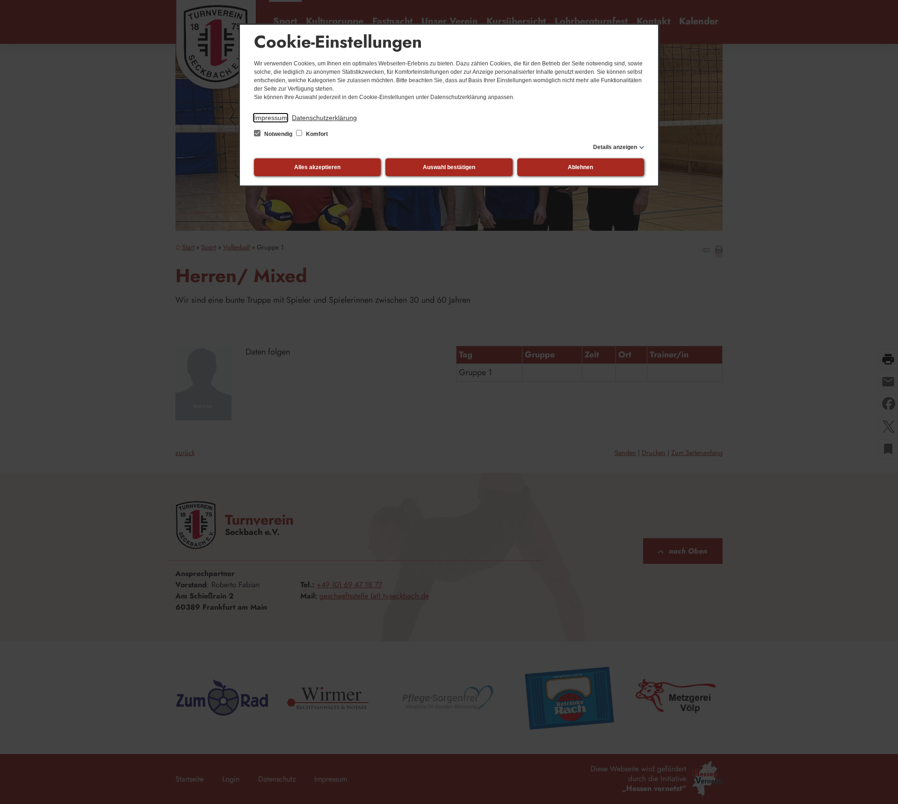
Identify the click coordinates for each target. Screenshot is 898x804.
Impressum (270, 117)
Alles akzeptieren (317, 167)
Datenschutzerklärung (324, 117)
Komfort (316, 134)
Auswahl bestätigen (449, 167)
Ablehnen (580, 167)
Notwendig (278, 134)
